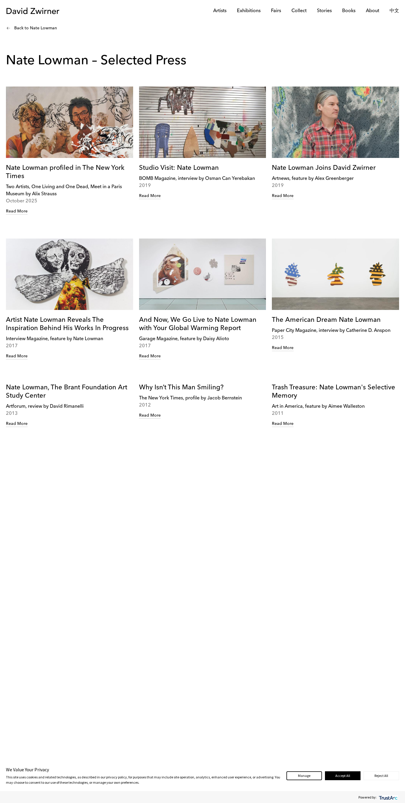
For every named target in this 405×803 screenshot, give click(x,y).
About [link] (372, 11)
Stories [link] (324, 11)
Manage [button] (304, 775)
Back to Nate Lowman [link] (35, 28)
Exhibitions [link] (249, 11)
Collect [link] (299, 11)
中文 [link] (394, 11)
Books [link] (348, 11)
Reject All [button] (381, 775)
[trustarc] (388, 797)
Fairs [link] (276, 11)
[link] (69, 151)
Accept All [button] (342, 775)
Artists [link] (220, 11)
